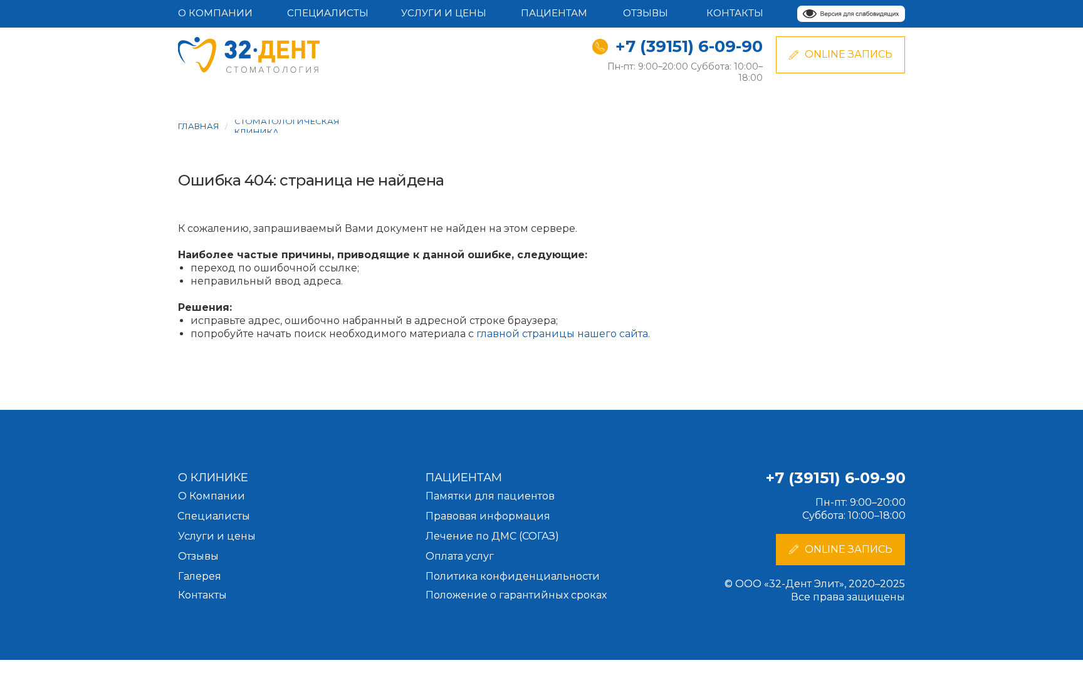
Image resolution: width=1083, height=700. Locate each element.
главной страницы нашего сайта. (563, 334)
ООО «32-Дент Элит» (789, 584)
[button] (840, 549)
